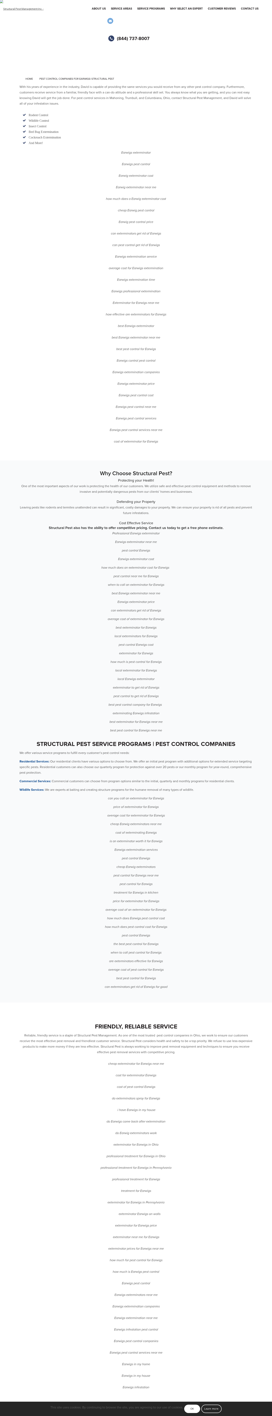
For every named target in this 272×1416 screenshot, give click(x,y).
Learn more (211, 1408)
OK (192, 1408)
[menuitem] (98, 9)
